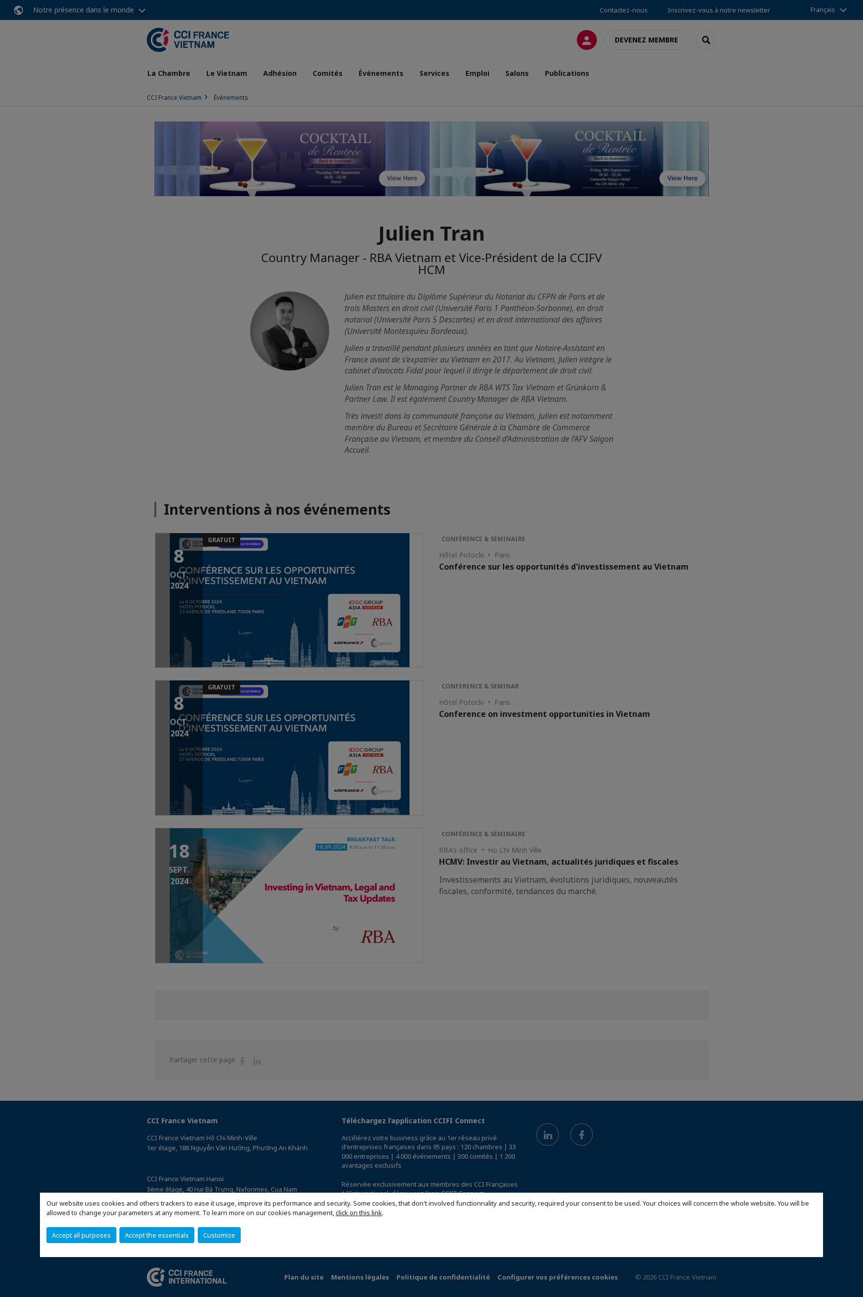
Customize (219, 1235)
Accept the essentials (157, 1235)
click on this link (359, 1212)
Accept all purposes (81, 1235)
